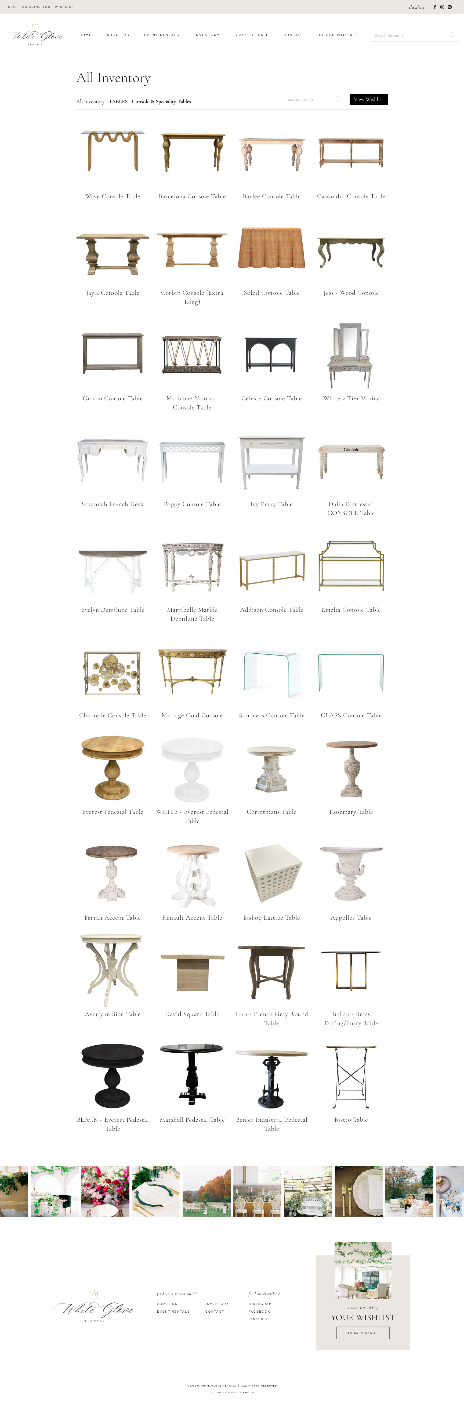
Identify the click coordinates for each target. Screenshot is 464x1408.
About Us (118, 35)
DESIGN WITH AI (336, 35)
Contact (294, 35)
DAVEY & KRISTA (241, 1392)
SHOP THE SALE (252, 35)
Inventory (207, 35)
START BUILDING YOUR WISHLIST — (43, 7)
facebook (259, 1311)
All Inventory (90, 101)
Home (85, 35)
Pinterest (260, 1319)
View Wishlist (368, 99)
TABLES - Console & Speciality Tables (150, 101)
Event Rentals (161, 35)
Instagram (260, 1303)
